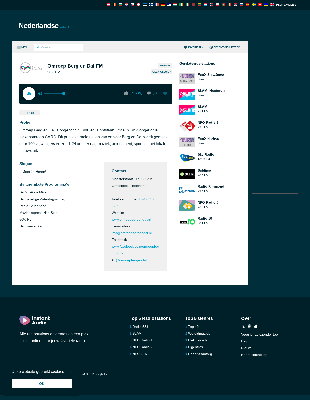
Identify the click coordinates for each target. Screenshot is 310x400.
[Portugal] (223, 5)
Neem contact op (254, 355)
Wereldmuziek (199, 333)
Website (165, 65)
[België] (114, 5)
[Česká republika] (132, 5)
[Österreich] (108, 5)
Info (68, 371)
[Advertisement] (210, 25)
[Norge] (211, 5)
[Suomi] (151, 5)
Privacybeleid (100, 374)
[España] (247, 5)
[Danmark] (138, 5)
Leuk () (136, 93)
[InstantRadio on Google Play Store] (249, 327)
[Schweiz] (260, 5)
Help (244, 341)
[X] (243, 327)
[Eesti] (145, 5)
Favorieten (195, 47)
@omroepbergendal (131, 260)
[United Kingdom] (272, 5)
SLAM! (137, 333)
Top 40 (29, 113)
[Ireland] (181, 5)
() (155, 93)
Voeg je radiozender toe (259, 334)
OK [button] (41, 383)
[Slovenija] (241, 5)
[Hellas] (169, 5)
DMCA (84, 374)
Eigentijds (195, 347)
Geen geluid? (161, 71)
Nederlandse (44, 26)
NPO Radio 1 (142, 340)
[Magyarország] (175, 5)
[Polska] (217, 5)
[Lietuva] (199, 5)
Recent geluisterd (227, 47)
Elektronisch (197, 340)
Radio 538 (140, 327)
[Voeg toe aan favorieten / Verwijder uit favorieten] (165, 94)
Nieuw (246, 348)
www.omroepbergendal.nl (131, 219)
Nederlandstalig (200, 354)
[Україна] (266, 5)
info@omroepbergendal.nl (132, 233)
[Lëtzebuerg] (205, 5)
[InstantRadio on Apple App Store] (256, 327)
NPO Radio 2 (142, 347)
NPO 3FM (140, 354)
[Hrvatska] (126, 5)
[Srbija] (235, 5)
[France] (157, 5)
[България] (120, 5)
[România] (229, 5)
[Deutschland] (163, 5)
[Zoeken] (38, 47)
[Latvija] (193, 5)
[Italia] (187, 5)
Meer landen (285, 4)
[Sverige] (254, 5)
